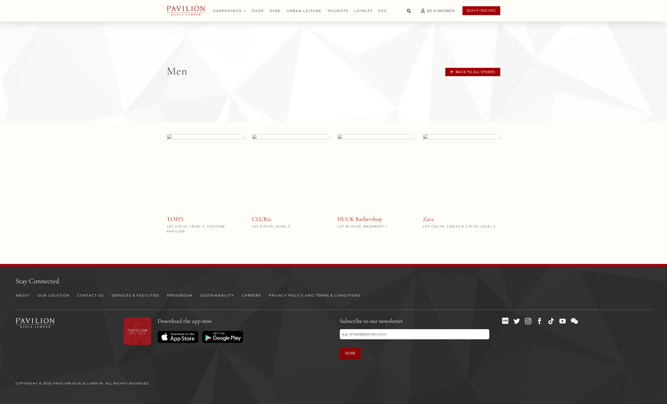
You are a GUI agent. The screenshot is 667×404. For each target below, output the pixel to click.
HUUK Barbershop (359, 219)
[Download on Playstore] (222, 332)
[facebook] (539, 321)
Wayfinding (481, 10)
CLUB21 (261, 219)
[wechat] (574, 321)
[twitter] (517, 321)
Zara (428, 219)
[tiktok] (551, 321)
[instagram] (528, 321)
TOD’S (175, 219)
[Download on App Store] (178, 332)
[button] (409, 10)
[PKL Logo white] (35, 319)
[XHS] (505, 321)
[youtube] (562, 321)
